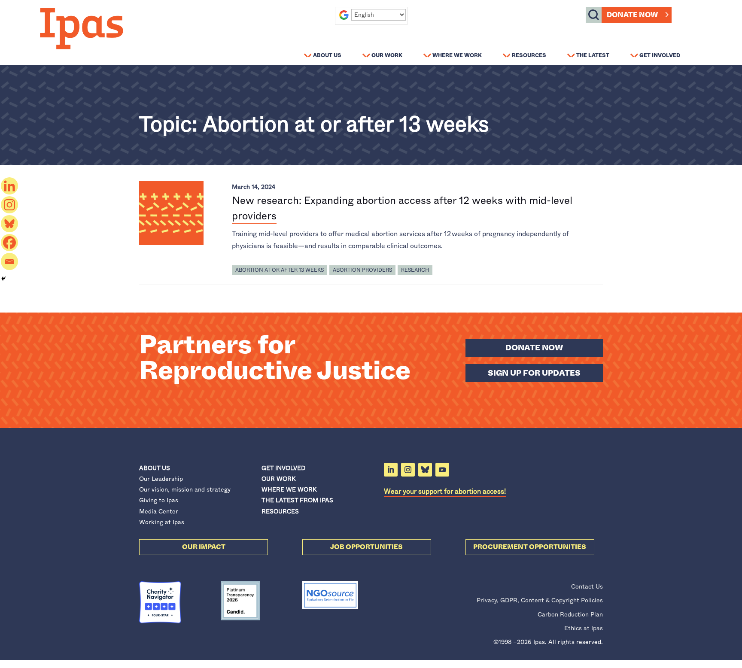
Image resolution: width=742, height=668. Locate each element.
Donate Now (632, 15)
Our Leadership (161, 478)
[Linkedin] (9, 185)
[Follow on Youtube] (442, 470)
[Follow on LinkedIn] (391, 470)
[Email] (9, 261)
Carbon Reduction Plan (570, 614)
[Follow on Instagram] (408, 470)
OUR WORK (278, 478)
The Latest (592, 55)
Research (415, 270)
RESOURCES (280, 511)
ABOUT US (154, 468)
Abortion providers (362, 270)
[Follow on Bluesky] (425, 470)
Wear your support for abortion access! (445, 491)
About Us (327, 55)
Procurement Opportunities (529, 547)
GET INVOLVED (283, 468)
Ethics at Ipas (583, 628)
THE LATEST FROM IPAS (297, 500)
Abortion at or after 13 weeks (279, 270)
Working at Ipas (161, 522)
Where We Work (457, 55)
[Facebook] (9, 242)
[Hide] (3, 278)
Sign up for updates (534, 373)
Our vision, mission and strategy (185, 489)
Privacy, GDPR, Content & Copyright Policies (540, 600)
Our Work (386, 55)
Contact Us (587, 586)
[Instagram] (9, 204)
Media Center (158, 511)
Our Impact (203, 547)
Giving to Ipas (158, 500)
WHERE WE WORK (289, 489)
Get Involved (659, 55)
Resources (529, 55)
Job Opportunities (366, 547)
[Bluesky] (9, 223)
